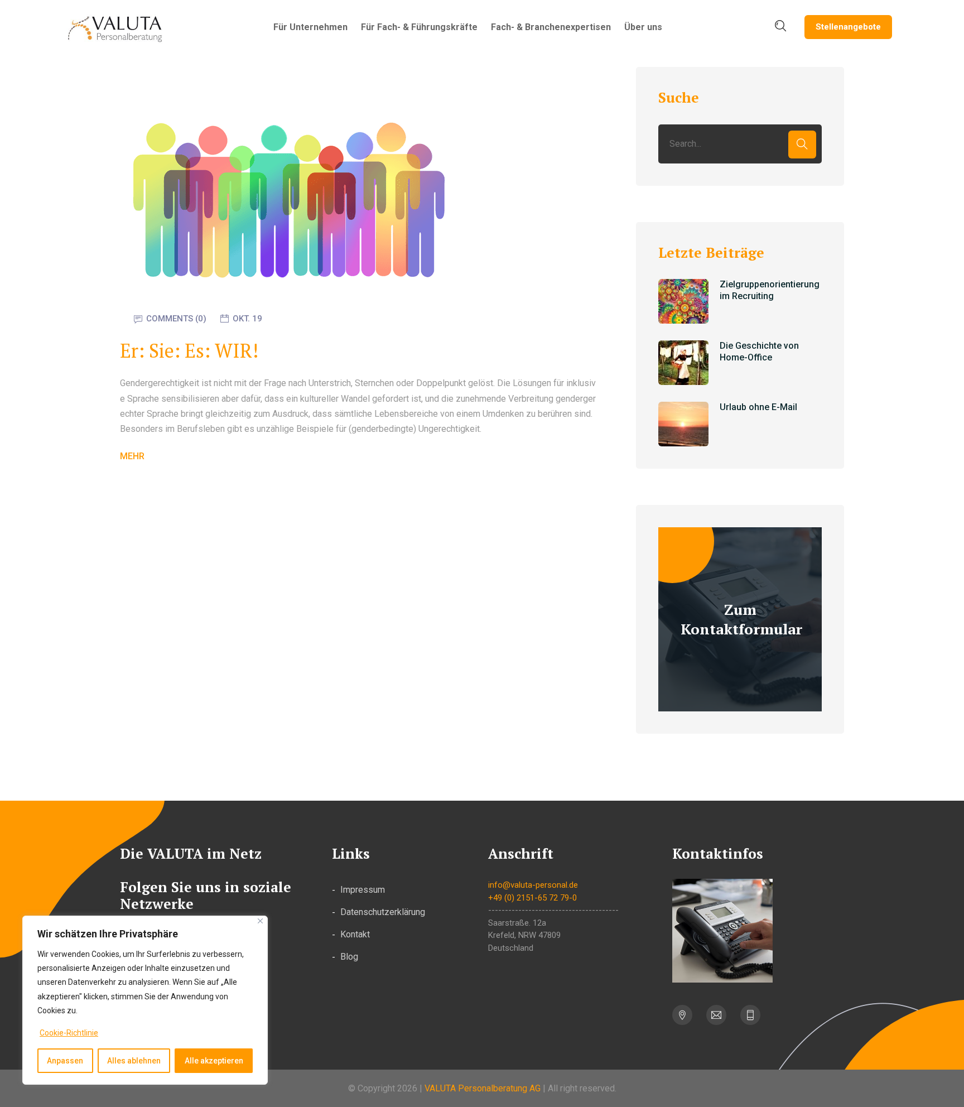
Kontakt (355, 934)
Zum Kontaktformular (741, 619)
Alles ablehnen (134, 1060)
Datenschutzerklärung (382, 912)
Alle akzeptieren (214, 1060)
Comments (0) (176, 319)
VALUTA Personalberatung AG (483, 1088)
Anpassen (65, 1060)
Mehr (132, 456)
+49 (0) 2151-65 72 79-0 (532, 898)
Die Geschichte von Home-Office (759, 351)
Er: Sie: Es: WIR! (189, 350)
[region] (145, 1000)
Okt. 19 (247, 319)
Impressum (362, 889)
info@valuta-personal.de (533, 885)
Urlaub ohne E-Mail (758, 407)
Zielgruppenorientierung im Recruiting (770, 290)
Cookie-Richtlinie (69, 1032)
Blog (349, 956)
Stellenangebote (848, 27)
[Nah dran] (260, 920)
